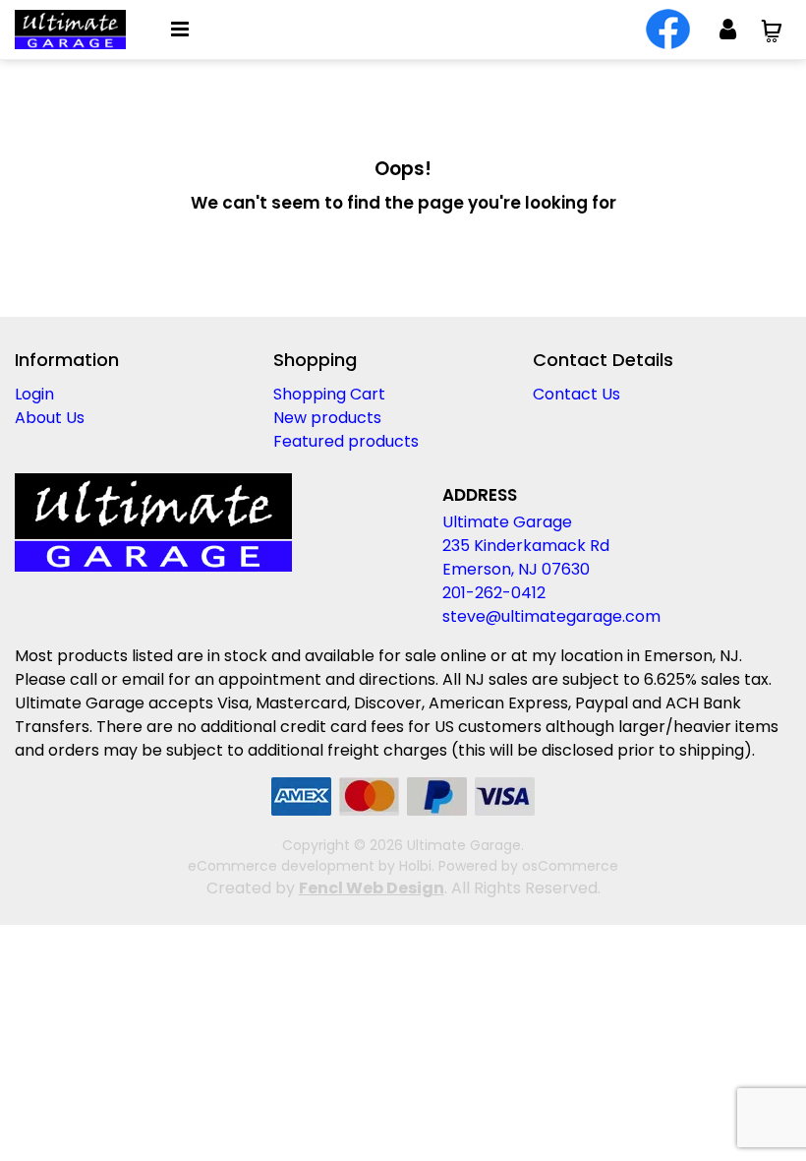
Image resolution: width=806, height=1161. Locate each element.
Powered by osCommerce (528, 866)
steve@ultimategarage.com (551, 616)
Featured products (346, 441)
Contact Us (576, 394)
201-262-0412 (494, 592)
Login (34, 394)
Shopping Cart (329, 394)
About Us (50, 417)
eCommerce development (281, 866)
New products (327, 417)
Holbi (415, 866)
